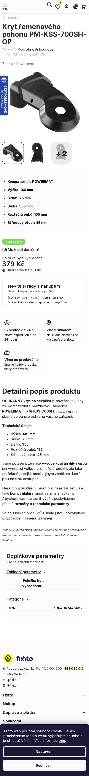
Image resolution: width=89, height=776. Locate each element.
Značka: (17, 64)
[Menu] (6, 6)
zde (62, 740)
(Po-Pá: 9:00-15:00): (35, 298)
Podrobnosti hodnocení (37, 49)
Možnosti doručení (23, 249)
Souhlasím (44, 765)
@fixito (12, 680)
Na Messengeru (35, 302)
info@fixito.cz (62, 302)
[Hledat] (49, 6)
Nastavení (44, 751)
